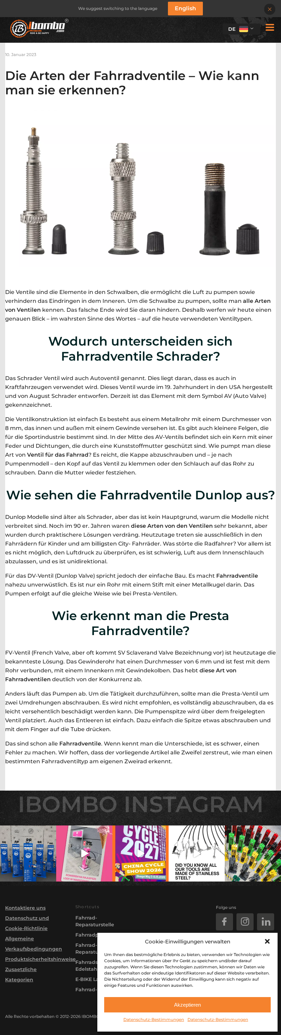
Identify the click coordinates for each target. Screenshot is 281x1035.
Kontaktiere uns (25, 908)
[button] (267, 941)
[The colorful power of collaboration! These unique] (253, 853)
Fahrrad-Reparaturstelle (94, 921)
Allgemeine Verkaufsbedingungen (33, 944)
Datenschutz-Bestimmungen (153, 1019)
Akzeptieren (187, 1005)
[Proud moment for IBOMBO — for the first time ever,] (140, 853)
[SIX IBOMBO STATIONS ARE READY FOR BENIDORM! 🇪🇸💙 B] (28, 853)
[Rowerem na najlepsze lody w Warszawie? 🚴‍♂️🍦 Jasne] (84, 853)
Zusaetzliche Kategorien (21, 974)
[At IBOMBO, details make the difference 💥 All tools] (197, 853)
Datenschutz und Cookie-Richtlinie (27, 923)
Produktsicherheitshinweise (35, 959)
